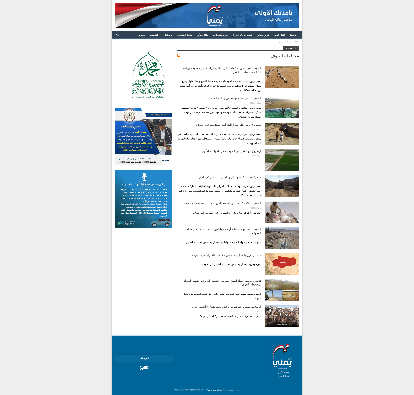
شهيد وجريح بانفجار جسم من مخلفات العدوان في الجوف (226, 255)
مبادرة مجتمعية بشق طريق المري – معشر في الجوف (228, 177)
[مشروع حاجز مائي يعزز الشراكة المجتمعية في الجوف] (282, 134)
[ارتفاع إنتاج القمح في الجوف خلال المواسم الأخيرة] (282, 160)
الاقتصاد (154, 35)
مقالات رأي (202, 35)
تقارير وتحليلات (220, 35)
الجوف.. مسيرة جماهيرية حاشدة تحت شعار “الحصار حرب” (225, 306)
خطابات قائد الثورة (242, 35)
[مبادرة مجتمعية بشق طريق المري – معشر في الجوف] (282, 186)
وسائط (168, 35)
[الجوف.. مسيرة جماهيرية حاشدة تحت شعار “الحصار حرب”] (282, 316)
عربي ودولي (263, 35)
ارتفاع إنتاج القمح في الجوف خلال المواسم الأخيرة (231, 151)
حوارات (141, 35)
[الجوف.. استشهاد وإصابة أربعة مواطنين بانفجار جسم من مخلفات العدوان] (282, 238)
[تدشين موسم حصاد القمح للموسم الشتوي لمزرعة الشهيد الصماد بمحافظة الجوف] (282, 290)
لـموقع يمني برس (215, 390)
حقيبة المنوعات (184, 35)
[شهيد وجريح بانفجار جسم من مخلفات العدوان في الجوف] (282, 264)
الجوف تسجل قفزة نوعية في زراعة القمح (235, 98)
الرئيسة (293, 35)
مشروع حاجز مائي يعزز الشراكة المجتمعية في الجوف (228, 124)
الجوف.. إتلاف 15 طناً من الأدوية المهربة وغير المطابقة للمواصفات (221, 203)
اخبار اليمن (279, 35)
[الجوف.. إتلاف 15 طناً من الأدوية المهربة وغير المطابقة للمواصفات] (282, 212)
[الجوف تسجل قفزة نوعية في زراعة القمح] (282, 107)
